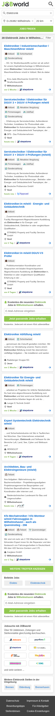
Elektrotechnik (38, 583)
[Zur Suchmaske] (51, 4)
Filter (48, 38)
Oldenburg (24, 687)
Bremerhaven (42, 687)
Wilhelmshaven (38, 37)
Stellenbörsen (13, 711)
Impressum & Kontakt (38, 701)
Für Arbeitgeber (40, 706)
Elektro (13, 583)
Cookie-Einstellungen (38, 711)
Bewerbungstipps (15, 706)
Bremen (10, 687)
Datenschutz (12, 701)
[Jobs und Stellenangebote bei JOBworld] (15, 4)
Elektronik (11, 37)
